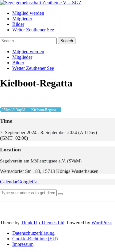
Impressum (22, 244)
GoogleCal (28, 181)
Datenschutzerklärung (33, 233)
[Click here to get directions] (60, 194)
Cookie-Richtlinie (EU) (35, 238)
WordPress (101, 222)
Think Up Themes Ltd (42, 222)
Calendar (8, 181)
